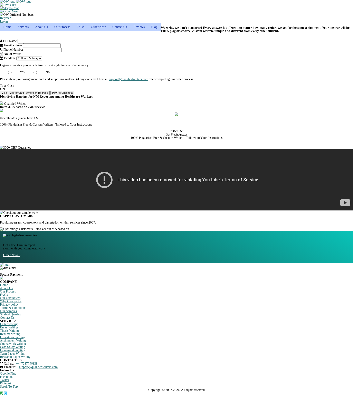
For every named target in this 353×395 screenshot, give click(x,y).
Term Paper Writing (12, 353)
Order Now (98, 27)
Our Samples (8, 311)
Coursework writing (13, 343)
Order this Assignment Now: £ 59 (19, 118)
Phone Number (13, 49)
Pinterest (5, 383)
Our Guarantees (10, 298)
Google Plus (8, 373)
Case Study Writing (12, 347)
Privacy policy (9, 304)
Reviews (139, 27)
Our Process (62, 27)
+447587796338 (27, 363)
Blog (154, 27)
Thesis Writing (9, 330)
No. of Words (12, 54)
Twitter (4, 380)
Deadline (9, 58)
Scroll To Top (9, 386)
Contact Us (119, 27)
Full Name (9, 41)
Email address (12, 45)
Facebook (6, 376)
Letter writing (9, 324)
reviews (81, 229)
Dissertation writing (12, 337)
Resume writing (10, 334)
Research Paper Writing (15, 356)
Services (23, 27)
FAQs (80, 27)
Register (5, 18)
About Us (41, 27)
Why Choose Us (10, 301)
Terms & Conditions (13, 307)
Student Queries (10, 314)
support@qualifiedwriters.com (128, 79)
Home (7, 27)
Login (4, 21)
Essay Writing (9, 327)
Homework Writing (12, 350)
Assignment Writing (13, 340)
